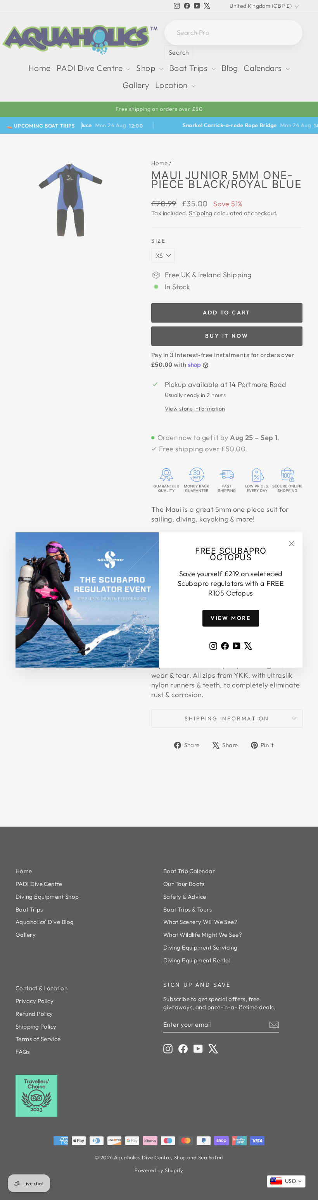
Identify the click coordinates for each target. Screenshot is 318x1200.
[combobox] (286, 1181)
